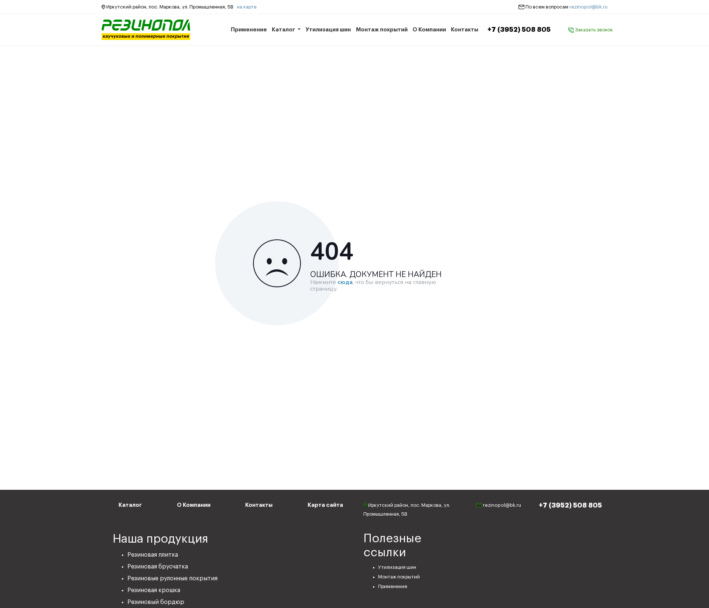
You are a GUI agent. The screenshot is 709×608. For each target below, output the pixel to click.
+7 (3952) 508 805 (519, 29)
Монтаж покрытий (382, 30)
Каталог (284, 30)
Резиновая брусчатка (157, 567)
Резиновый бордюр (155, 602)
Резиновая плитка (152, 555)
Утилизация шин (328, 30)
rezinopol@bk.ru (588, 6)
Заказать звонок (593, 29)
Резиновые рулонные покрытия (172, 578)
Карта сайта (325, 505)
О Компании (429, 30)
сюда (345, 282)
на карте (247, 6)
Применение (249, 30)
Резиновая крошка (153, 590)
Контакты (464, 30)
